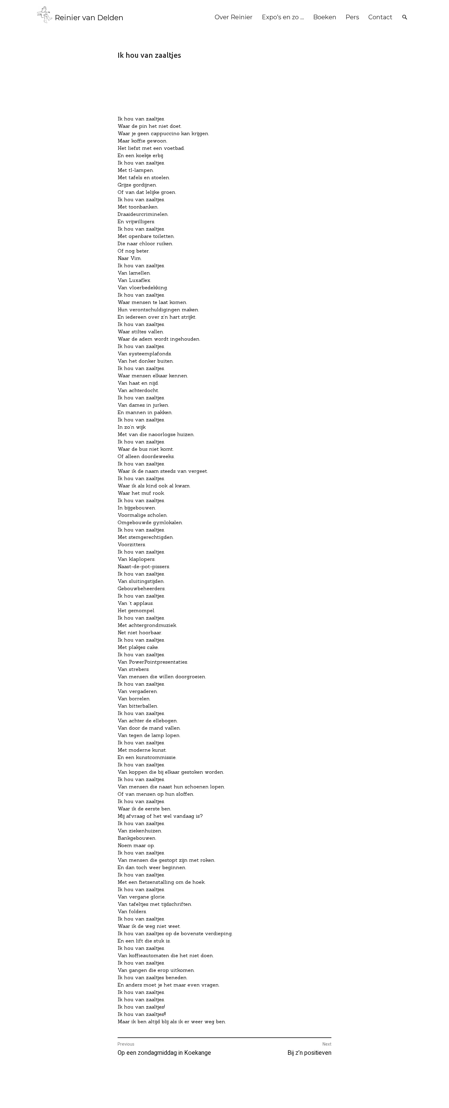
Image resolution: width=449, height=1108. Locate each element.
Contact (380, 17)
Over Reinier (234, 17)
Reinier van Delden (89, 17)
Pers (352, 17)
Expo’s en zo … (283, 17)
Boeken (324, 17)
